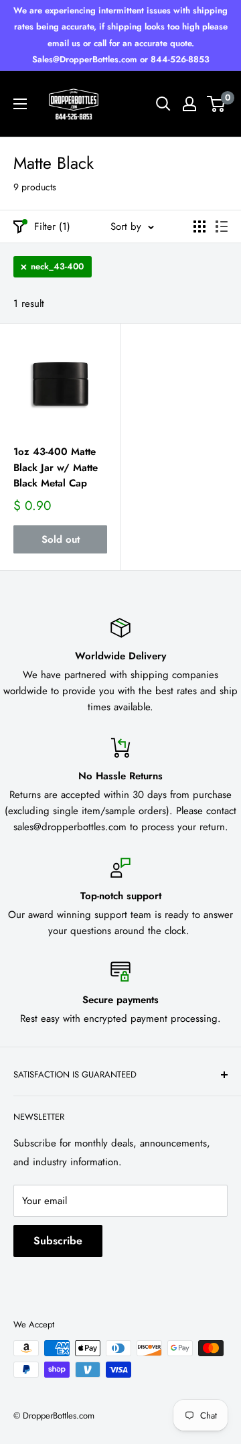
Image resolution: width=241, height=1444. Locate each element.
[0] (216, 104)
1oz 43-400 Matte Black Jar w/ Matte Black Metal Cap (55, 467)
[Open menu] (20, 104)
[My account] (189, 103)
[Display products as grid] (199, 226)
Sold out (61, 539)
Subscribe (57, 1240)
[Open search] (163, 103)
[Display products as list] (222, 226)
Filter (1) (52, 226)
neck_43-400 (57, 266)
